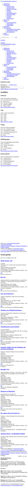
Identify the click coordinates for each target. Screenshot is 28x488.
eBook (5, 146)
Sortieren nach (4, 248)
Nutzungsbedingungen (17, 485)
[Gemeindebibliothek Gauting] (8, 1)
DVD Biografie (7, 164)
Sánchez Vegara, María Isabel (11, 100)
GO (16, 37)
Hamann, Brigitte (7, 104)
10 (9, 250)
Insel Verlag (7, 133)
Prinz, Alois (6, 101)
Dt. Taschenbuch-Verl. (9, 129)
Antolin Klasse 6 (7, 162)
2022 (5, 120)
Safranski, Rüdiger (7, 103)
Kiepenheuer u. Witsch (9, 130)
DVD (4, 149)
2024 (5, 117)
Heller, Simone (6, 106)
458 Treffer (13, 251)
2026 (5, 114)
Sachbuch (7, 143)
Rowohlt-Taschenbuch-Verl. (10, 132)
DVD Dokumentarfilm (8, 161)
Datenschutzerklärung (6, 485)
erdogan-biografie (11, 243)
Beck (4, 135)
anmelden (3, 40)
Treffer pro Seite (23, 251)
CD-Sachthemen (8, 148)
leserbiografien (8, 244)
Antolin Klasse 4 (7, 159)
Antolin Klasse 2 (7, 158)
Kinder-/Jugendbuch (9, 145)
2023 (5, 119)
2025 (5, 116)
